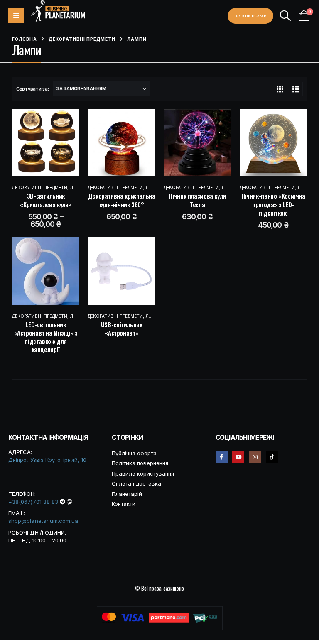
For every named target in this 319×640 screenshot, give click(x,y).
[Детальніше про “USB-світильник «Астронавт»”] (113, 270)
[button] (285, 15)
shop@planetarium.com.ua (43, 520)
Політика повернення (140, 463)
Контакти (123, 503)
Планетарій (127, 493)
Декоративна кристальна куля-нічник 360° (121, 199)
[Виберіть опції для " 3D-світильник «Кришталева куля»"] (37, 142)
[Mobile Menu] (16, 15)
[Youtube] (238, 457)
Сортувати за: (32, 89)
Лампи (78, 187)
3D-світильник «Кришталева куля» (45, 199)
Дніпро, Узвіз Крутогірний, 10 (47, 459)
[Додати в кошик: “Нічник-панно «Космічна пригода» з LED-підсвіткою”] (265, 142)
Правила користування (143, 473)
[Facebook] (222, 457)
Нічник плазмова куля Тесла (197, 199)
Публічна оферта (134, 453)
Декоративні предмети (39, 187)
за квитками (250, 15)
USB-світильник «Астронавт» (121, 328)
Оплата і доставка (136, 483)
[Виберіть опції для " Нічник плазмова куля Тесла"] (189, 142)
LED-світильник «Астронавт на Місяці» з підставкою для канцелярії (46, 337)
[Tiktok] (272, 457)
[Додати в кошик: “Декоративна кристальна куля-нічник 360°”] (113, 142)
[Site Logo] (58, 11)
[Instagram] (255, 457)
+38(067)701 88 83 (33, 501)
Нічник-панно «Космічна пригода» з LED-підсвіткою (273, 204)
